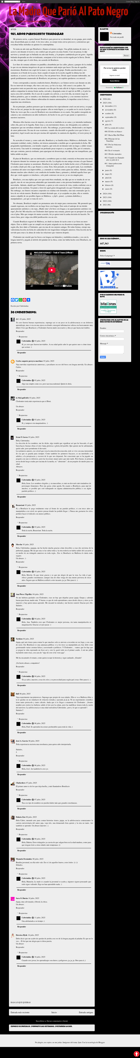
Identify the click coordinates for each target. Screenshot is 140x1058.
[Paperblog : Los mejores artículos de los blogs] (105, 264)
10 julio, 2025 (33, 898)
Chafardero (20, 782)
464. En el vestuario (112, 150)
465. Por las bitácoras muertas (113, 145)
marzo (107, 181)
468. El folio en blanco (113, 131)
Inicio (54, 1012)
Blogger (101, 1042)
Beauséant (20, 505)
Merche (19, 544)
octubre (108, 113)
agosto (108, 121)
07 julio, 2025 (31, 783)
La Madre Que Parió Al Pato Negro (68, 12)
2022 (105, 201)
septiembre (109, 117)
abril (107, 177)
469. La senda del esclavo (114, 128)
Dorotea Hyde (21, 935)
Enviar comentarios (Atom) (57, 1021)
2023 (105, 197)
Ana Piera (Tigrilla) (24, 594)
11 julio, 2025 (39, 917)
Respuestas (23, 336)
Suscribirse (114, 81)
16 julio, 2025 (33, 935)
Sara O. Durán (22, 898)
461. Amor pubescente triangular (113, 164)
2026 (105, 99)
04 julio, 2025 (38, 594)
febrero (108, 185)
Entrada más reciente (20, 1012)
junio (107, 170)
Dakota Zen (20, 817)
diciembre (109, 106)
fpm (79, 1042)
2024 (105, 193)
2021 (105, 204)
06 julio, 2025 (25, 693)
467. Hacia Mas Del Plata (114, 135)
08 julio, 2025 (31, 817)
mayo (107, 174)
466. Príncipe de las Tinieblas (112, 139)
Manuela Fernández (24, 859)
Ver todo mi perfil (117, 37)
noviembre (109, 109)
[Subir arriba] (136, 1054)
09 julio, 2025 (39, 878)
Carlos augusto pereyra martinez (29, 361)
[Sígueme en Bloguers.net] (109, 287)
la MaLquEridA (22, 397)
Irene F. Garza (22, 437)
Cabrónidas (26, 340)
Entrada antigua (86, 1012)
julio (107, 124)
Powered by (109, 87)
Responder (20, 331)
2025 (105, 102)
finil (17, 693)
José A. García (22, 740)
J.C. (17, 319)
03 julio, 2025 (25, 319)
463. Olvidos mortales (113, 154)
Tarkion (19, 638)
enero (107, 189)
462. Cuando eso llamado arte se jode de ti (114, 158)
